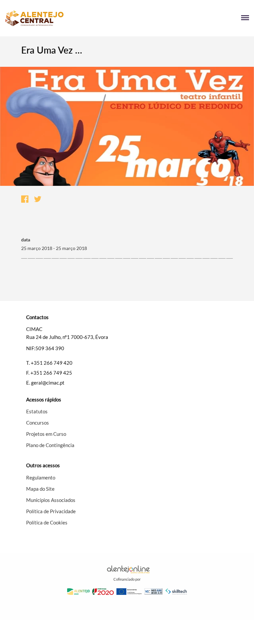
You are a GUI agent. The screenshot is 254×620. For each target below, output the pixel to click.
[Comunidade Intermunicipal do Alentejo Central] (66, 18)
